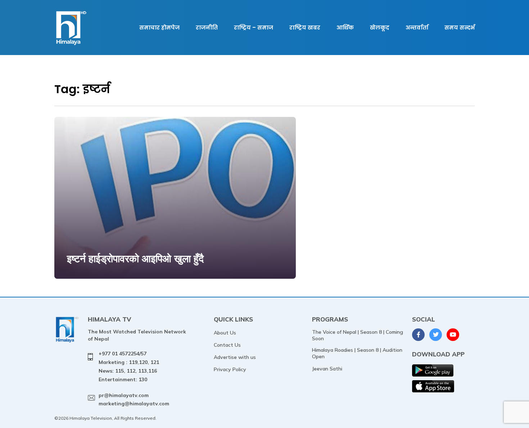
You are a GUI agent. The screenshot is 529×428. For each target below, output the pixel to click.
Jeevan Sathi (327, 368)
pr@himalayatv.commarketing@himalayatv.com (134, 399)
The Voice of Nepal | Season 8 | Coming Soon (357, 335)
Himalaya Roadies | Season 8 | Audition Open (357, 353)
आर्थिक (345, 27)
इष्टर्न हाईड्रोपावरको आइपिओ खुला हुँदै (135, 258)
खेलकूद (379, 27)
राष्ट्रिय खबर (304, 27)
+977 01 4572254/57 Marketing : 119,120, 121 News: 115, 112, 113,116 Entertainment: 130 (129, 366)
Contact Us (227, 345)
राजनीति (207, 27)
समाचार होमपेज (159, 27)
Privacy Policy (230, 369)
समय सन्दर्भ (459, 27)
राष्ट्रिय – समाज (253, 27)
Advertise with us (235, 357)
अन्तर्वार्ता (417, 27)
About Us (225, 332)
